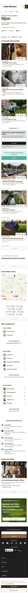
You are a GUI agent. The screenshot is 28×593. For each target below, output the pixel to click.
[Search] (23, 6)
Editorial (4, 562)
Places (3, 558)
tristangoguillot (8, 437)
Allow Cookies (14, 586)
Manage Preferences (14, 590)
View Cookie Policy (9, 583)
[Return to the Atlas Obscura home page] (9, 6)
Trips (2, 566)
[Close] (26, 579)
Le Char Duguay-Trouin (16, 439)
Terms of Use (10, 146)
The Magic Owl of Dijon (16, 426)
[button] (17, 59)
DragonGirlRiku (8, 449)
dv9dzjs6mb (7, 425)
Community (4, 571)
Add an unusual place (11, 343)
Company (4, 575)
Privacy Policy (4, 146)
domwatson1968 (9, 430)
